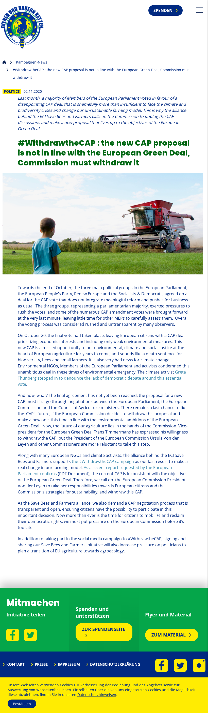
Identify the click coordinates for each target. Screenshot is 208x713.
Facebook (12, 635)
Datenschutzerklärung (115, 664)
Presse (41, 664)
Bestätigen (22, 703)
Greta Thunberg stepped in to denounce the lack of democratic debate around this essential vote (102, 378)
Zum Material (168, 635)
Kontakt (15, 664)
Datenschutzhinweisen (96, 694)
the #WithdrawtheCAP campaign (103, 461)
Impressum (69, 664)
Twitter (30, 635)
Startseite (4, 62)
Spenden (162, 10)
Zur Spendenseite (103, 629)
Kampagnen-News (31, 62)
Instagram (199, 665)
